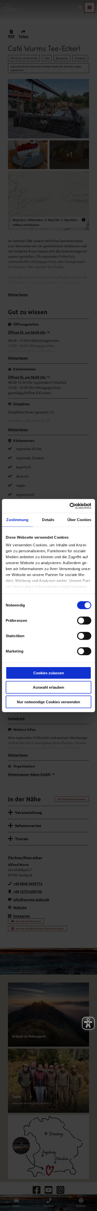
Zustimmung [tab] (17, 519)
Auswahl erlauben (48, 687)
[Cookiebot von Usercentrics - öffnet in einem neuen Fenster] (69, 506)
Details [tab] (48, 519)
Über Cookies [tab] (79, 519)
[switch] (84, 620)
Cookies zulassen (48, 673)
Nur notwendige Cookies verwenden (48, 702)
